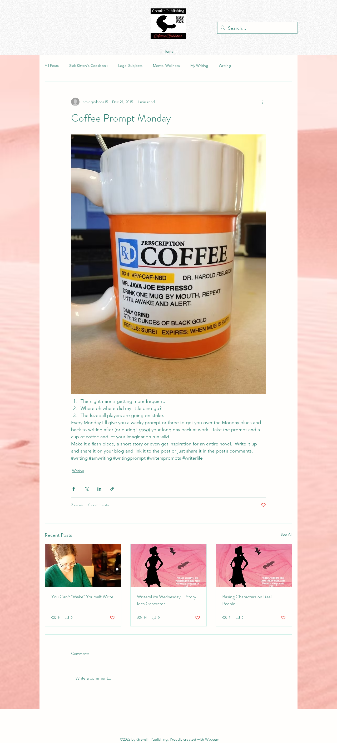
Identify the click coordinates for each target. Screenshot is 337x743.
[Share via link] (112, 488)
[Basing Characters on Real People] (254, 565)
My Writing (199, 65)
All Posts (52, 65)
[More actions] (263, 102)
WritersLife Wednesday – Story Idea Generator (166, 600)
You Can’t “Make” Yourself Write (82, 596)
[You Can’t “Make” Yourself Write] (83, 565)
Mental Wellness (166, 65)
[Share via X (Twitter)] (86, 488)
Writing (225, 65)
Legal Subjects (130, 65)
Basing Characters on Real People (247, 600)
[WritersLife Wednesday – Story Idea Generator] (169, 565)
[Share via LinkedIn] (99, 488)
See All (286, 534)
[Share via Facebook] (73, 488)
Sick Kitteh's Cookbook (88, 65)
